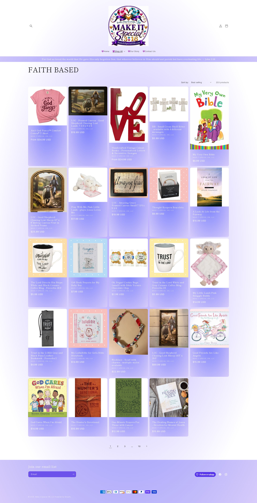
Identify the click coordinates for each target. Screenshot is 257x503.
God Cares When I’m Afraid (46, 422)
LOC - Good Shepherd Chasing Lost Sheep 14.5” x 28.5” (167, 355)
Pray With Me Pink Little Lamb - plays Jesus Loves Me (86, 210)
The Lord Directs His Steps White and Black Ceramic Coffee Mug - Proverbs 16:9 (47, 285)
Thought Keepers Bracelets (168, 207)
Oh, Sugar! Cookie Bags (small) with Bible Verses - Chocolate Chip (127, 285)
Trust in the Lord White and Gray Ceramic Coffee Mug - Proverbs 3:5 (168, 285)
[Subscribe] (73, 474)
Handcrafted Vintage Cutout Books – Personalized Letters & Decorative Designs (128, 150)
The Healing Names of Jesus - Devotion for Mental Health (168, 423)
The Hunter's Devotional (85, 422)
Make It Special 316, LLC (44, 497)
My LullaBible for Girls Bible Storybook (87, 354)
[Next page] (147, 446)
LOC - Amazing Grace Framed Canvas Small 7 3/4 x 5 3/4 (128, 205)
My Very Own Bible (204, 154)
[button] (31, 26)
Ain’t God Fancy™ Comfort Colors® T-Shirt (46, 131)
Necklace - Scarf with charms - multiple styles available (125, 362)
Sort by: (185, 82)
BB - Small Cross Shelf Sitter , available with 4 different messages (168, 129)
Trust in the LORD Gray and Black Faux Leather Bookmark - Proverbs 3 (47, 355)
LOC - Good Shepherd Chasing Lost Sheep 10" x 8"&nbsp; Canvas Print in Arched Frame (45, 221)
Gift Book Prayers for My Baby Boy (85, 283)
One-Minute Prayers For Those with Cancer (125, 423)
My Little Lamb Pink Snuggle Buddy (204, 294)
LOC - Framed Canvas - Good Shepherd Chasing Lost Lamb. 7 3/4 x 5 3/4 (87, 123)
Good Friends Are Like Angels (206, 354)
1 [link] (110, 446)
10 (139, 446)
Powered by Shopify (63, 497)
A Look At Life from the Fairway (206, 212)
